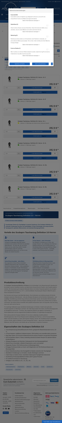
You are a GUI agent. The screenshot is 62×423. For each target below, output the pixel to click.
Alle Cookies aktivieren (40, 63)
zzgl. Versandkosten (55, 421)
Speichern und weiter (20, 63)
